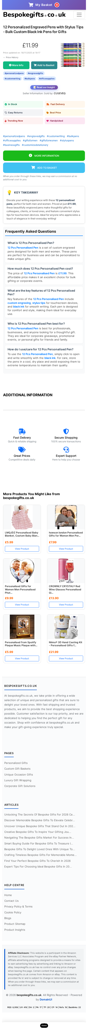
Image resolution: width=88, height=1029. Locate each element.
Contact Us (11, 900)
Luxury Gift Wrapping (17, 780)
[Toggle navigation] (79, 15)
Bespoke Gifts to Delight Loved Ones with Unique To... (39, 849)
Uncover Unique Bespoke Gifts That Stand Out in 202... (40, 826)
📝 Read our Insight (44, 87)
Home (8, 895)
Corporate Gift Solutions (19, 786)
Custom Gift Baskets (17, 768)
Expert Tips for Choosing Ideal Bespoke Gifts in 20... (38, 866)
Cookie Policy (12, 912)
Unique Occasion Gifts (18, 774)
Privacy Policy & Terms (18, 906)
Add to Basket (45, 65)
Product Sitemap (14, 923)
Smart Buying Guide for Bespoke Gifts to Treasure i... (38, 843)
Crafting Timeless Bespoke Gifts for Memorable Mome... (40, 854)
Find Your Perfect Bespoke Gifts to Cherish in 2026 (37, 860)
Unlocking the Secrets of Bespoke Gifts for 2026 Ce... (39, 814)
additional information (27, 395)
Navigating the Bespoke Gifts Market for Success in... (39, 837)
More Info (17, 65)
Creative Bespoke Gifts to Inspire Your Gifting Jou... (37, 831)
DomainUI (46, 999)
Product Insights (14, 929)
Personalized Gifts (16, 763)
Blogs (7, 918)
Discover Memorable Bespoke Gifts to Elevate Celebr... (39, 820)
